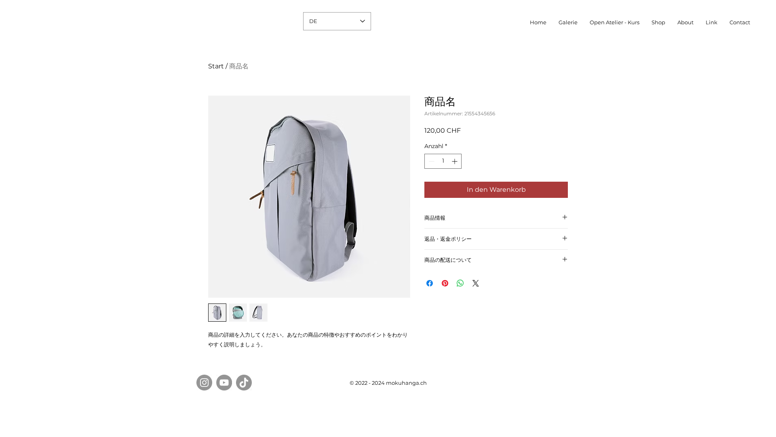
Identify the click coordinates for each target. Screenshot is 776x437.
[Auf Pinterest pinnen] (445, 283)
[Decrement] (431, 161)
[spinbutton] (443, 161)
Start (216, 66)
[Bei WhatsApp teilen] (460, 283)
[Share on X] (476, 283)
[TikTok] (244, 382)
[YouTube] (224, 382)
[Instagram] (204, 382)
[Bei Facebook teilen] (429, 283)
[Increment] (455, 161)
